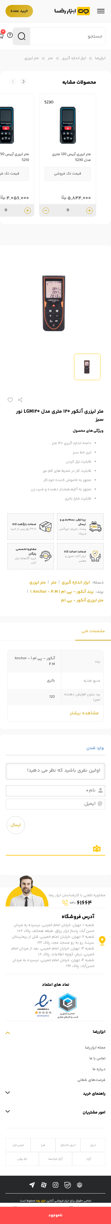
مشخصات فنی (93, 631)
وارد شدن (95, 748)
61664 (81, 903)
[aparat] (44, 1185)
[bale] (67, 1185)
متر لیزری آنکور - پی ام (82, 600)
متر (50, 58)
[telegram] (32, 1185)
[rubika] (79, 1185)
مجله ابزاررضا (95, 1048)
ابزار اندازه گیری (74, 58)
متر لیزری (31, 58)
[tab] (93, 631)
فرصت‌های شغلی (91, 1080)
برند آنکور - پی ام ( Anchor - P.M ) (62, 591)
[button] (13, 81)
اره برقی (22, 1159)
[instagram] (55, 1185)
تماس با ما (97, 1058)
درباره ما (98, 1069)
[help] (10, 36)
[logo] (72, 11)
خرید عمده (19, 11)
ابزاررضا (100, 58)
